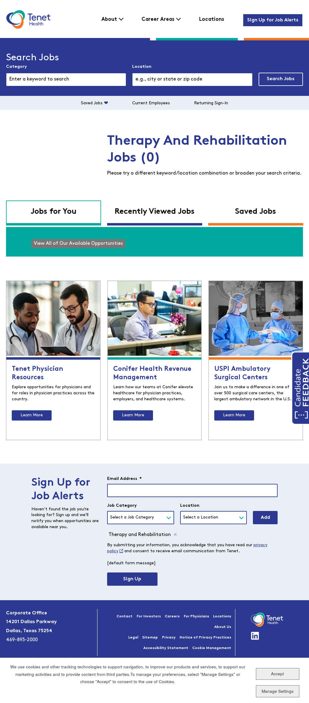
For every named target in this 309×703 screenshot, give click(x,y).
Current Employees (151, 103)
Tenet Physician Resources (37, 373)
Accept (277, 673)
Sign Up (132, 579)
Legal (133, 637)
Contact (124, 616)
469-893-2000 (22, 640)
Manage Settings (278, 691)
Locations (211, 19)
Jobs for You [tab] (53, 212)
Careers (172, 616)
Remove (175, 535)
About (109, 19)
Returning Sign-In (211, 103)
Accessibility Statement (165, 648)
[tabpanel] (154, 242)
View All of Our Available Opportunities (78, 243)
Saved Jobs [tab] (255, 212)
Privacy (169, 637)
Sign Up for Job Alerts (272, 20)
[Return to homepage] (28, 19)
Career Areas (158, 19)
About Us (222, 627)
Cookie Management (211, 648)
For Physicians (196, 616)
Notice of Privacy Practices (205, 637)
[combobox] (192, 79)
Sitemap (150, 637)
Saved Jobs (92, 103)
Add (265, 517)
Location (141, 67)
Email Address (124, 479)
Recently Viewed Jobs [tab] (155, 212)
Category (16, 67)
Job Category (122, 505)
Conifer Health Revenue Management (152, 373)
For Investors (149, 616)
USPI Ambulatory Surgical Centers (242, 373)
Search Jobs (281, 79)
